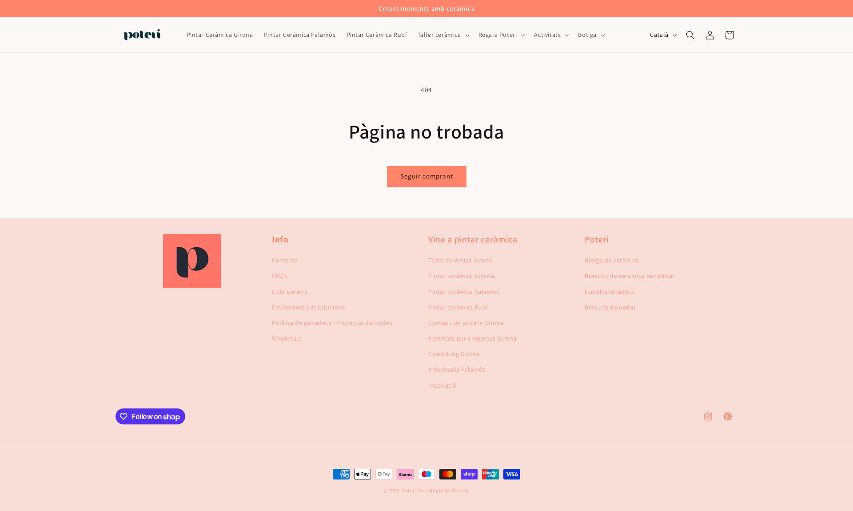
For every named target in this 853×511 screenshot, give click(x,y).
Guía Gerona (290, 292)
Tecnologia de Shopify (443, 490)
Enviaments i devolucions (308, 307)
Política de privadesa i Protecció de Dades (332, 323)
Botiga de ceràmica (612, 260)
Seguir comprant (426, 176)
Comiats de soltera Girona (466, 323)
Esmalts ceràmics (609, 292)
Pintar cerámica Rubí (458, 307)
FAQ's (279, 276)
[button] (442, 35)
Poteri (409, 490)
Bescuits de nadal (610, 307)
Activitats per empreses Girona (472, 338)
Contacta (285, 260)
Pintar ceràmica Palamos (463, 292)
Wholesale (287, 338)
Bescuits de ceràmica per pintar (630, 276)
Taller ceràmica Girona (460, 260)
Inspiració (442, 385)
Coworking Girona (454, 354)
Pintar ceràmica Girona (461, 276)
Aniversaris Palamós (457, 369)
